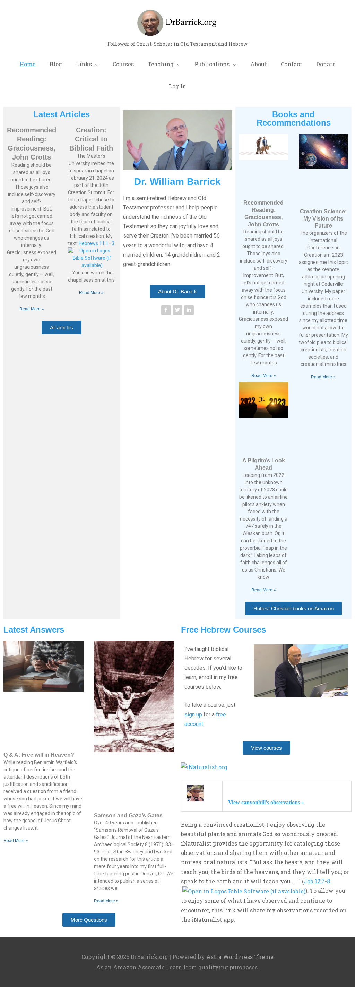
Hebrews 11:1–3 (96, 243)
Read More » (31, 309)
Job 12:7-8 (317, 881)
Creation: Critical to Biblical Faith (91, 139)
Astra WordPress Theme (240, 956)
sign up (193, 714)
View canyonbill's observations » (266, 802)
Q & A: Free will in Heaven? (38, 755)
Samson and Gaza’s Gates (128, 815)
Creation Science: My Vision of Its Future (323, 218)
